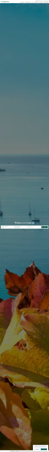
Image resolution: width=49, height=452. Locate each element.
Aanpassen (37, 449)
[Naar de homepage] (5, 1)
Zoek (45, 227)
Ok (43, 449)
